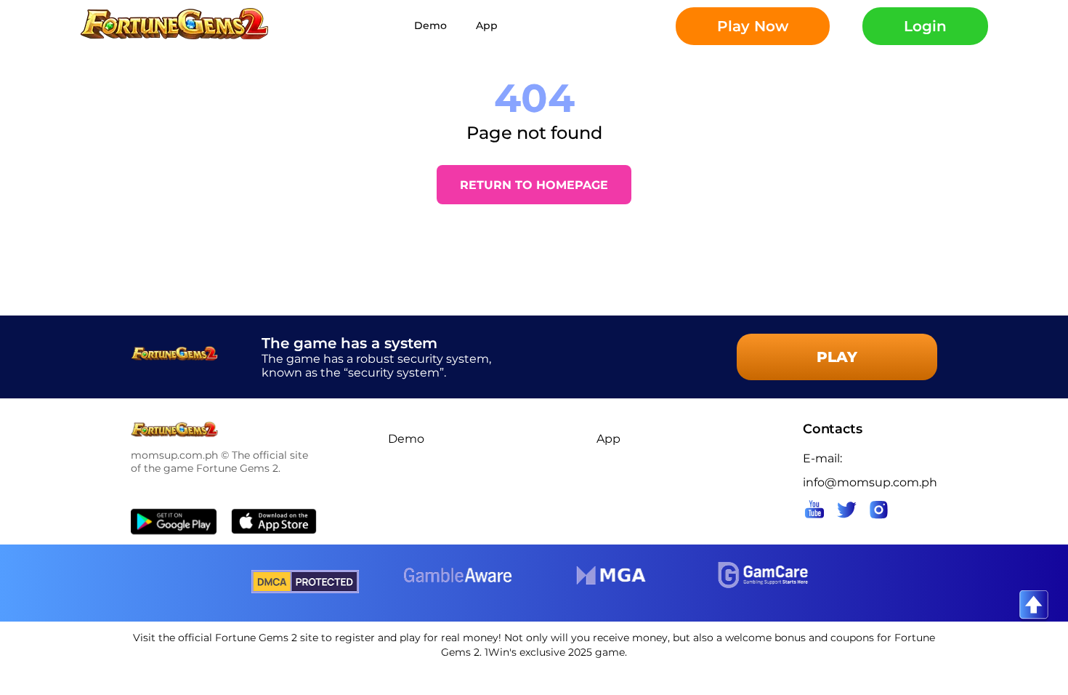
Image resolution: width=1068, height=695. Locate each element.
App (487, 25)
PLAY (837, 357)
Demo (430, 25)
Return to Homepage (534, 185)
